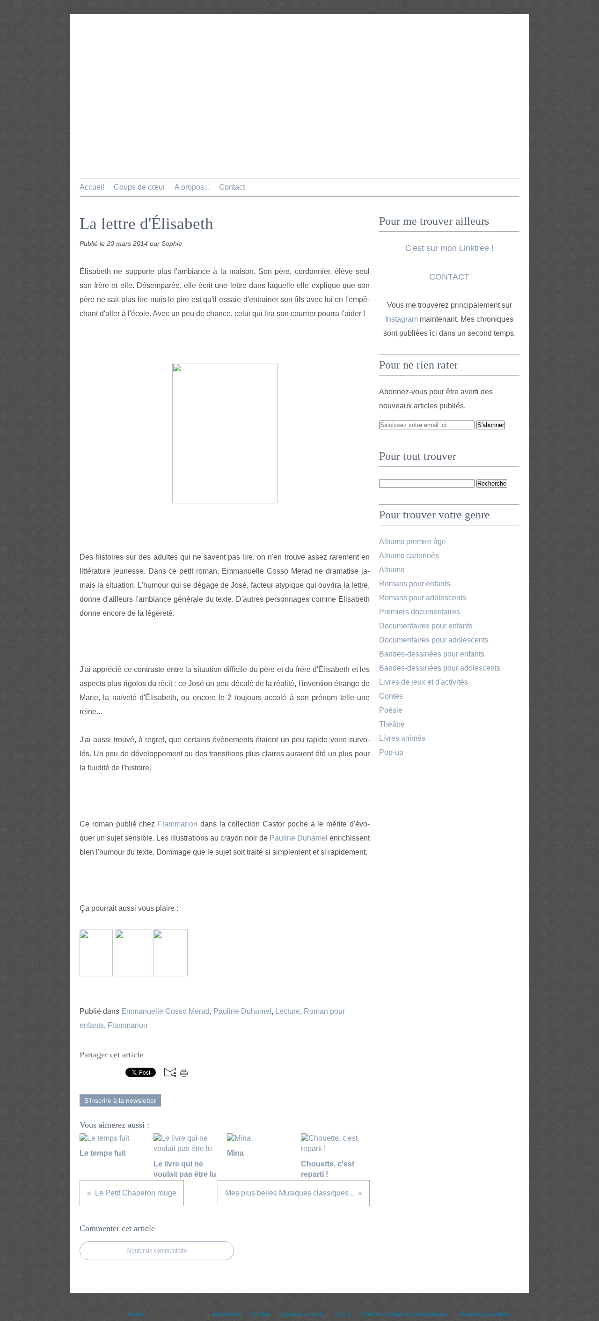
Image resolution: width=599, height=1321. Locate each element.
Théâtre (392, 724)
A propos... (192, 187)
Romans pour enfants (414, 584)
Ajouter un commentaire (156, 1250)
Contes (391, 696)
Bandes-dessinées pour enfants (431, 654)
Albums (391, 570)
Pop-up (391, 752)
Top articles (226, 1314)
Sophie (135, 1314)
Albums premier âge (412, 542)
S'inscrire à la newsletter (120, 1100)
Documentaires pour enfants (426, 626)
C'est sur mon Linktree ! (449, 248)
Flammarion (177, 824)
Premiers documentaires (419, 612)
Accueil (92, 187)
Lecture (287, 1011)
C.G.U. (343, 1314)
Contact (232, 187)
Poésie (390, 710)
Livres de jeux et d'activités (423, 682)
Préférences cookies (483, 1314)
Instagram (401, 319)
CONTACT (449, 276)
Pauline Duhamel (299, 838)
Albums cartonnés (409, 556)
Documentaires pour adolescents (434, 640)
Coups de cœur (139, 187)
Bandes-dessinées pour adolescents (439, 668)
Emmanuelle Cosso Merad (165, 1011)
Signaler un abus (302, 1314)
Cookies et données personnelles (404, 1314)
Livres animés (402, 738)
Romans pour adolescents (422, 598)
